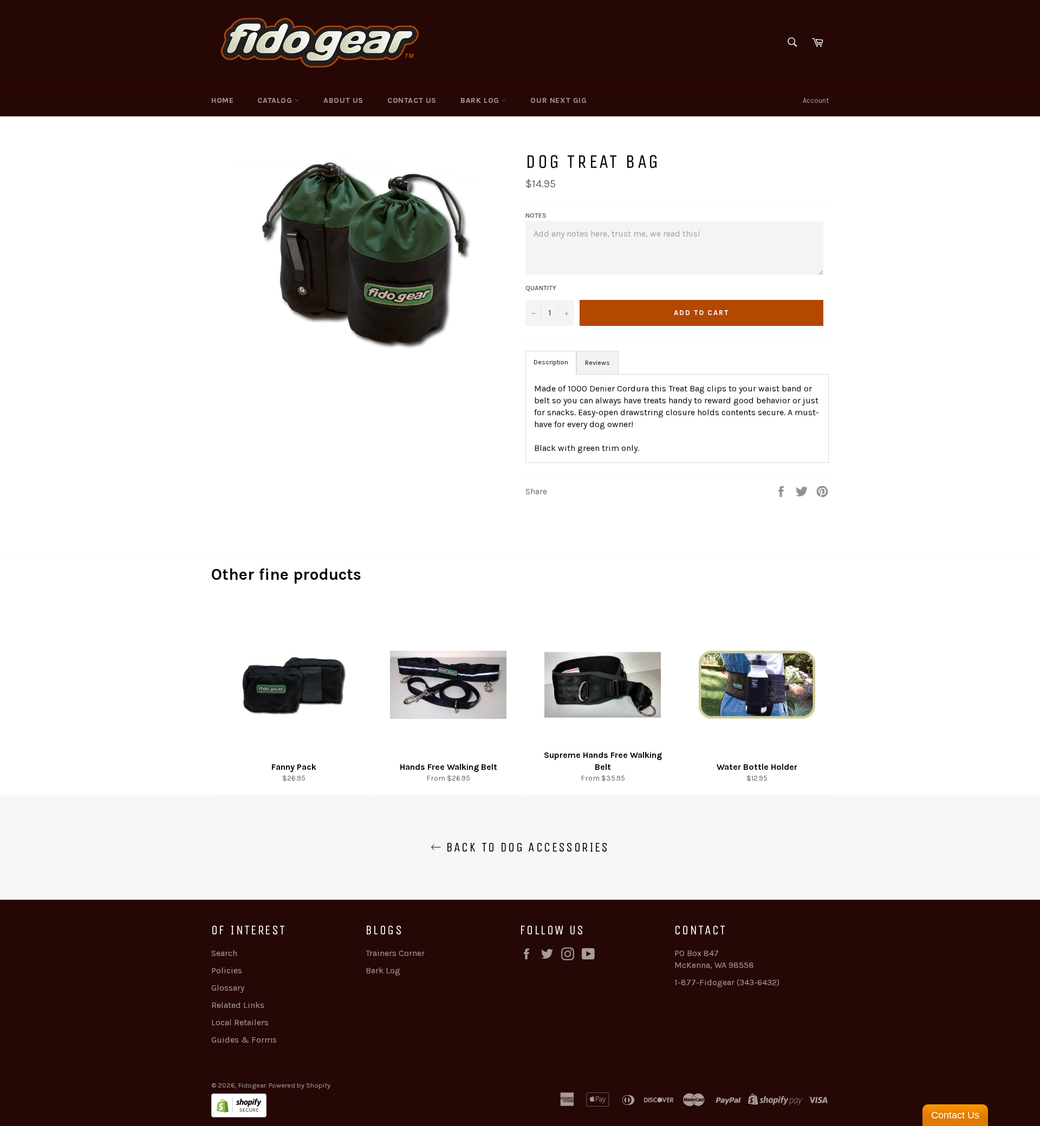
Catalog (276, 100)
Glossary (227, 988)
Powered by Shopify (299, 1085)
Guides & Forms (244, 1040)
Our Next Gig (558, 100)
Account (816, 100)
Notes (536, 215)
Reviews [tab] (597, 362)
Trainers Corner (395, 953)
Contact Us (412, 100)
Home (222, 100)
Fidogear (252, 1085)
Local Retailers (240, 1022)
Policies (226, 970)
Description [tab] (551, 362)
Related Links (237, 1005)
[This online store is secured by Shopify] (365, 1107)
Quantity (540, 288)
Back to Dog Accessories (525, 847)
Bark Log (481, 100)
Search (224, 953)
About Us (343, 100)
